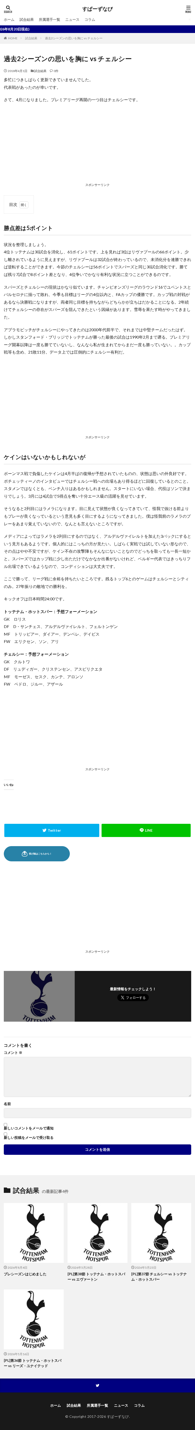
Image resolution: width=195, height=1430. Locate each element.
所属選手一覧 (49, 19)
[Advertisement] (97, 144)
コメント (13, 1052)
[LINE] (146, 830)
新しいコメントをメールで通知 (29, 1128)
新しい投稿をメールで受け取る (29, 1137)
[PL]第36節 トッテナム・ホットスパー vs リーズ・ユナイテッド (32, 1363)
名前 (7, 1104)
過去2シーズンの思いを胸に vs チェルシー (74, 38)
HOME (13, 38)
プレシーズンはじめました (25, 1274)
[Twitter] (52, 830)
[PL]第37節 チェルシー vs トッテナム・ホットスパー (159, 1276)
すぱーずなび (97, 8)
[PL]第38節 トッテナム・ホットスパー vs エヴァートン (96, 1276)
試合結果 (27, 19)
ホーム (9, 19)
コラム (90, 19)
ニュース (72, 19)
